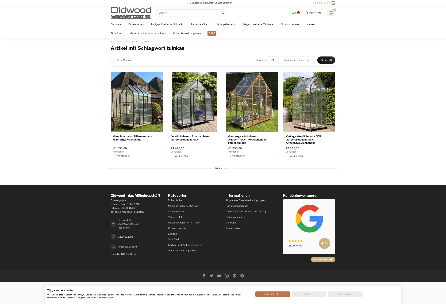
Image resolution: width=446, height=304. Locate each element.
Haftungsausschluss (237, 206)
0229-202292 (125, 236)
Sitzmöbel (116, 33)
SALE (212, 33)
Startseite (116, 24)
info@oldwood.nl (127, 246)
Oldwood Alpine (290, 24)
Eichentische (135, 24)
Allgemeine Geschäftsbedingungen (245, 200)
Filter (324, 60)
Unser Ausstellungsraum (187, 33)
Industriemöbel (199, 24)
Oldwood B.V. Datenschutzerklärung (246, 211)
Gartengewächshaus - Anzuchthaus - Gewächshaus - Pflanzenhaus (248, 140)
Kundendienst (233, 228)
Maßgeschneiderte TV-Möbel (258, 24)
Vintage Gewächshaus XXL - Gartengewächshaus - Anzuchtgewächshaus (304, 140)
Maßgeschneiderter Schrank (166, 24)
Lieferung (231, 222)
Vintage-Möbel (225, 24)
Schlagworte (132, 41)
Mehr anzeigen (320, 259)
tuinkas (148, 41)
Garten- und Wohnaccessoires (147, 33)
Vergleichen (123, 156)
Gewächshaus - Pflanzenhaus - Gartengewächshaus (133, 138)
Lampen (310, 24)
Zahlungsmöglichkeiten (238, 217)
